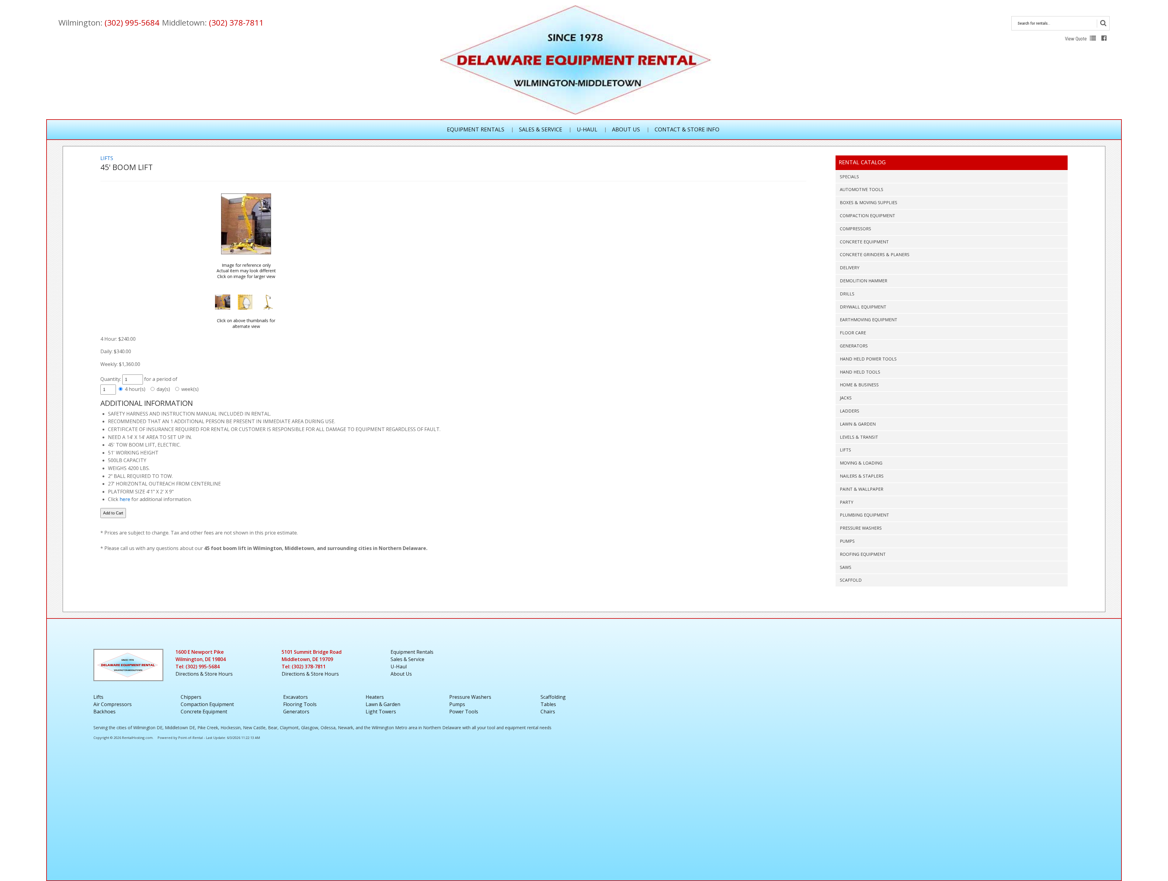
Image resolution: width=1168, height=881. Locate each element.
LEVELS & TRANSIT (859, 437)
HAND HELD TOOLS (860, 372)
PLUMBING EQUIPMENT (864, 515)
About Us (626, 129)
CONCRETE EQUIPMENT (864, 242)
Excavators (295, 697)
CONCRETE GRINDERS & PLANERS (874, 254)
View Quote (1076, 39)
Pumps (457, 704)
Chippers (191, 697)
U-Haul (587, 129)
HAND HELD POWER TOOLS (868, 359)
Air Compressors (112, 704)
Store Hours (204, 673)
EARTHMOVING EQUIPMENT (868, 319)
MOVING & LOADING (861, 463)
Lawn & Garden (383, 704)
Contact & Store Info (687, 129)
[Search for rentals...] (1103, 23)
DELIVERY (849, 267)
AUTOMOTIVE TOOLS (861, 189)
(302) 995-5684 (132, 22)
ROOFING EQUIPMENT (863, 554)
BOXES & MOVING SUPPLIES (868, 202)
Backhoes (104, 711)
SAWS (845, 567)
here (125, 499)
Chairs (548, 711)
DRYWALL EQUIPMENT (863, 307)
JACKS (846, 398)
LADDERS (849, 411)
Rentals (412, 652)
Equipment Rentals (475, 129)
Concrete (204, 711)
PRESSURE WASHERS (861, 528)
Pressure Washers (470, 697)
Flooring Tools (300, 704)
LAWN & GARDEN (858, 424)
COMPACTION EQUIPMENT (867, 215)
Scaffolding (553, 697)
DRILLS (847, 294)
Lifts (98, 697)
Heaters (375, 697)
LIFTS (845, 450)
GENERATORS (854, 346)
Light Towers (381, 711)
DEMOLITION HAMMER (863, 281)
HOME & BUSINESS (859, 385)
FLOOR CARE (853, 333)
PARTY (846, 502)
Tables (548, 704)
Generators (296, 711)
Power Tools (463, 711)
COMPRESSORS (855, 229)
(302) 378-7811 (236, 22)
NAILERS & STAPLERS (862, 476)
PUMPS (847, 541)
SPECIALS (849, 176)
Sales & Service (540, 129)
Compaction (207, 704)
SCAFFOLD (851, 580)
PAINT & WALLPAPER (861, 489)
